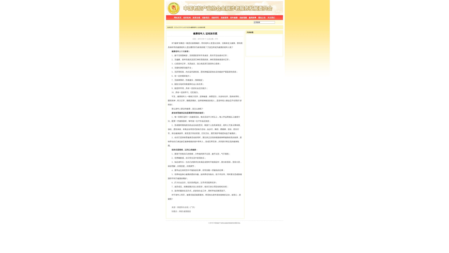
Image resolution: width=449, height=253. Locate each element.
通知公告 (262, 17)
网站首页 (177, 17)
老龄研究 (215, 17)
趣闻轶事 (252, 17)
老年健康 (234, 17)
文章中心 (180, 27)
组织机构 (187, 17)
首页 (175, 27)
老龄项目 (206, 17)
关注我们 (271, 17)
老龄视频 (243, 17)
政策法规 (196, 17)
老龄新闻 (224, 17)
